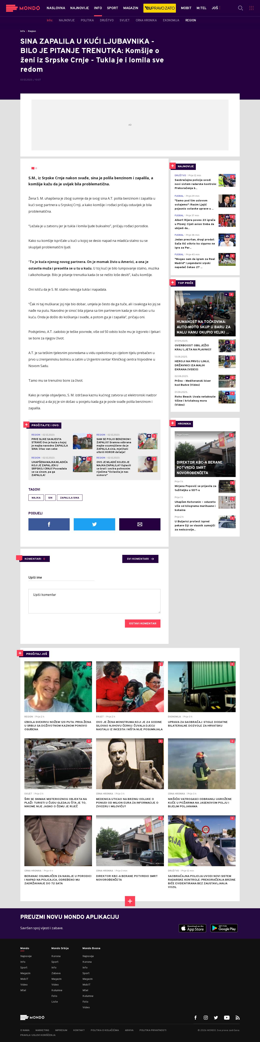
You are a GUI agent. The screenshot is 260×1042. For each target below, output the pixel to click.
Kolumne (56, 990)
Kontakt (79, 1030)
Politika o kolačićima (105, 1030)
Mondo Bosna (91, 948)
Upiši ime (35, 578)
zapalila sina (69, 498)
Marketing (42, 1030)
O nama (24, 1030)
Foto (54, 996)
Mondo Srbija (60, 948)
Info (22, 31)
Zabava (56, 973)
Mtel (23, 990)
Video (24, 985)
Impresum (61, 1030)
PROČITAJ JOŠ (36, 654)
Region (32, 31)
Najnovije (26, 956)
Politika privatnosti (153, 1030)
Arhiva (129, 1030)
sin (50, 498)
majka (36, 498)
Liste (54, 1002)
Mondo (24, 948)
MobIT (24, 979)
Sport (23, 967)
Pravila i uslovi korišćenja (37, 1035)
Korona (56, 956)
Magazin (25, 973)
